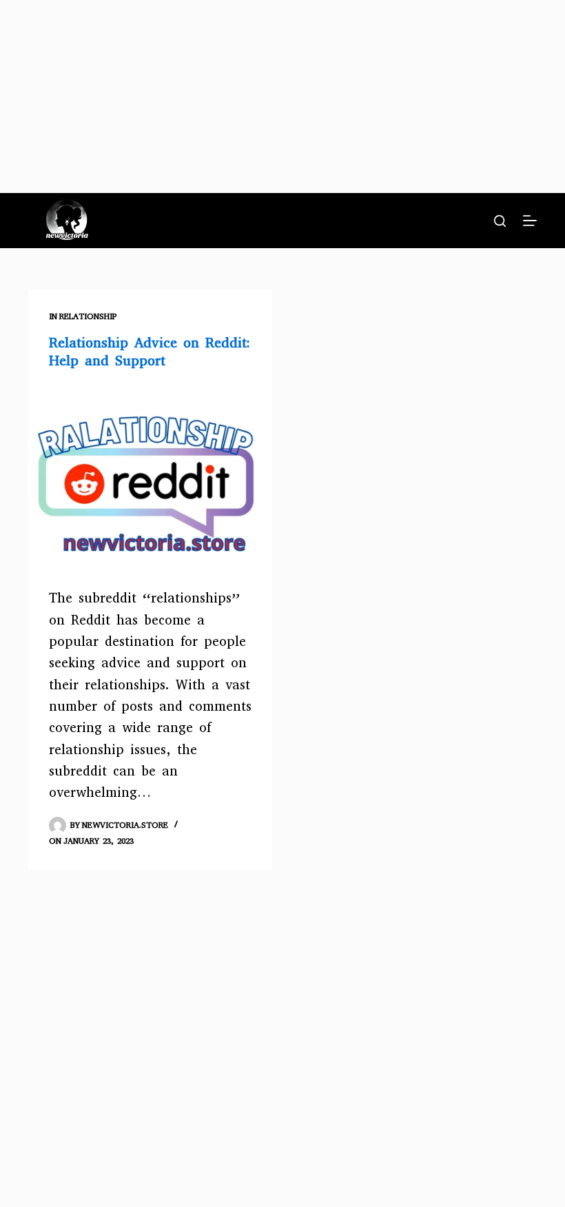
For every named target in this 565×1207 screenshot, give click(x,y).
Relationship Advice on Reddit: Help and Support (149, 352)
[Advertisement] (282, 96)
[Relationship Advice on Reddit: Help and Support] (150, 475)
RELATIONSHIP (88, 316)
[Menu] (530, 220)
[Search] (500, 221)
